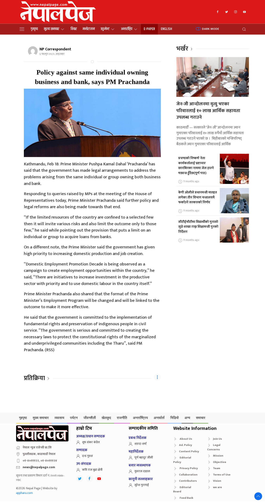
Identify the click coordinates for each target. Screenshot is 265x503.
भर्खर (182, 49)
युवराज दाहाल (142, 471)
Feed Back (186, 497)
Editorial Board (182, 489)
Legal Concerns (213, 447)
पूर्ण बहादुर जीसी (143, 457)
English (166, 29)
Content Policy (189, 451)
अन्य (187, 418)
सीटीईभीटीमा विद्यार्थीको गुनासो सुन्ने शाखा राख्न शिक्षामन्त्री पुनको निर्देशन (198, 226)
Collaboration (188, 474)
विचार (74, 29)
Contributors (188, 480)
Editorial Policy (182, 459)
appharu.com (24, 493)
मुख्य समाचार (51, 29)
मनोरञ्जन (89, 29)
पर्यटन (74, 418)
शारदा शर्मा (140, 443)
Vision (217, 480)
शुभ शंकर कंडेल (91, 442)
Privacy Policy (188, 468)
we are (217, 487)
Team (216, 468)
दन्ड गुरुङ (87, 456)
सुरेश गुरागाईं (141, 485)
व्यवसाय (59, 418)
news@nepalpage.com (39, 467)
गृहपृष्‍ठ (34, 29)
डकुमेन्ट (105, 29)
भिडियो (174, 418)
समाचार (200, 418)
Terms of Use (221, 474)
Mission (218, 455)
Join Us (217, 438)
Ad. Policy (185, 445)
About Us (185, 438)
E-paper (149, 29)
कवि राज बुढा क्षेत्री (92, 469)
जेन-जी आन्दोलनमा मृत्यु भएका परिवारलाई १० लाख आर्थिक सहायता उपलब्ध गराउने (208, 110)
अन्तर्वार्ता (159, 418)
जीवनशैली (89, 418)
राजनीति (122, 418)
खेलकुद (106, 418)
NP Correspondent (55, 49)
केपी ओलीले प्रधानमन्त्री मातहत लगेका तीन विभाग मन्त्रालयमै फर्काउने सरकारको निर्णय (197, 197)
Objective (219, 462)
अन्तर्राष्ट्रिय (126, 29)
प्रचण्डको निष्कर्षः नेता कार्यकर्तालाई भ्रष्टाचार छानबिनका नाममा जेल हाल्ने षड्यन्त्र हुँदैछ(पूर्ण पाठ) (196, 165)
